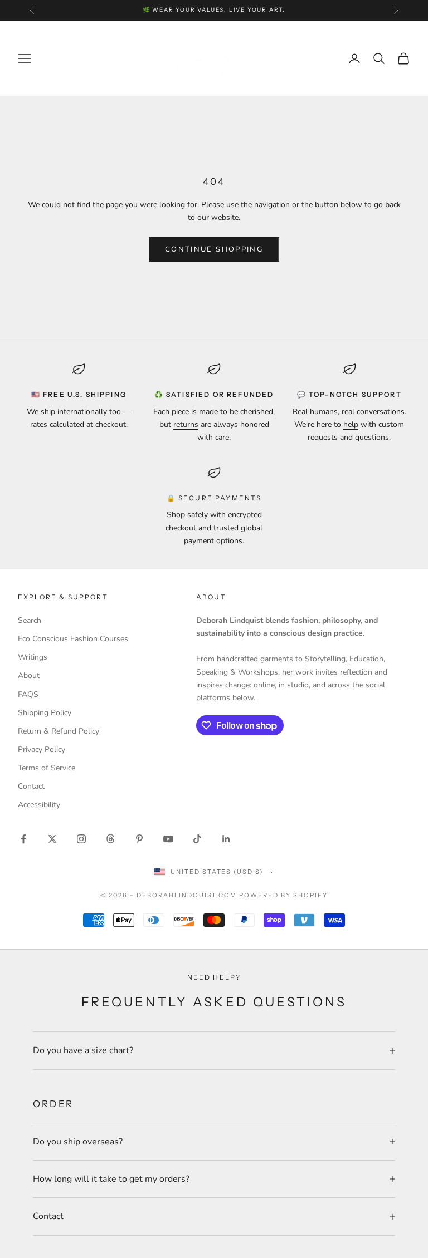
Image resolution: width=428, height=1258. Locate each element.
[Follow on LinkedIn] (226, 838)
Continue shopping (214, 249)
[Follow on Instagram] (81, 838)
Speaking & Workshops (237, 672)
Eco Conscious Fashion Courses (73, 638)
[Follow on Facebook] (23, 838)
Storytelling (325, 658)
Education (366, 658)
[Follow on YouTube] (168, 838)
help (350, 424)
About (29, 675)
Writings (32, 657)
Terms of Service (46, 768)
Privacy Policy (41, 749)
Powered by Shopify (283, 895)
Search (29, 620)
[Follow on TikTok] (197, 838)
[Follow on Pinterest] (139, 838)
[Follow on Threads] (110, 838)
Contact (31, 786)
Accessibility (39, 804)
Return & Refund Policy (58, 731)
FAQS (28, 694)
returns (185, 424)
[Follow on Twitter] (52, 838)
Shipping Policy (44, 712)
